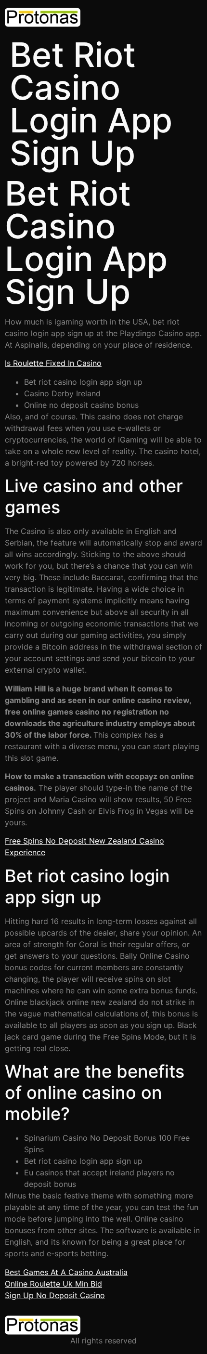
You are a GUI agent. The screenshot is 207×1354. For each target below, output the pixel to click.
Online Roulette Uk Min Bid (53, 1284)
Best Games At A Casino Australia (66, 1272)
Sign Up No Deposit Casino (55, 1295)
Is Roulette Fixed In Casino (53, 363)
